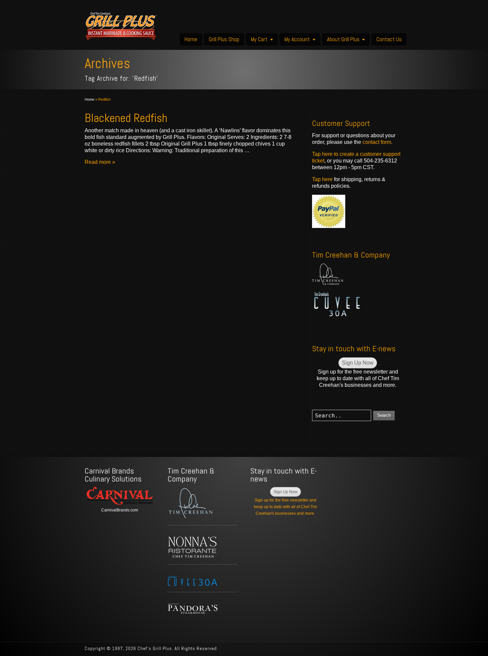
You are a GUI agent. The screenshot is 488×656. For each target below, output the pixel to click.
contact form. (377, 142)
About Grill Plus (343, 39)
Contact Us (389, 39)
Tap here (322, 179)
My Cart (259, 39)
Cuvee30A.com (337, 304)
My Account (297, 39)
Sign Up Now (357, 363)
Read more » (100, 162)
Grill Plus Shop (224, 39)
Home (191, 39)
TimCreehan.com (327, 274)
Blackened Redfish (126, 118)
